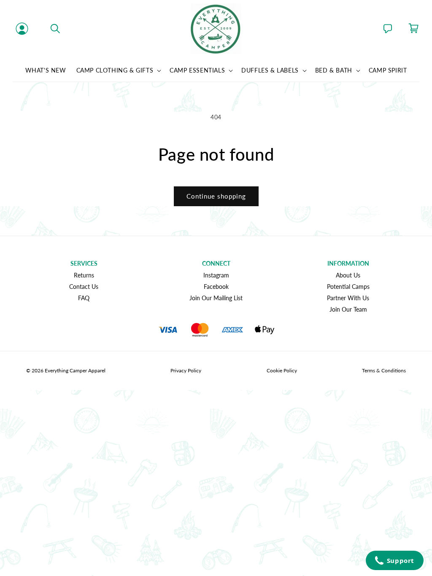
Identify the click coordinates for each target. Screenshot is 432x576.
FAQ (83, 297)
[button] (55, 28)
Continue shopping (216, 196)
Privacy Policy (185, 370)
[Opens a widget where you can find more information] (394, 561)
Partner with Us (348, 297)
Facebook (216, 286)
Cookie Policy (282, 370)
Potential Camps (348, 286)
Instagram (216, 275)
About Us (348, 275)
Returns (84, 275)
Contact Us (83, 286)
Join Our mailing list (216, 297)
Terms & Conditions (384, 370)
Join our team (348, 309)
